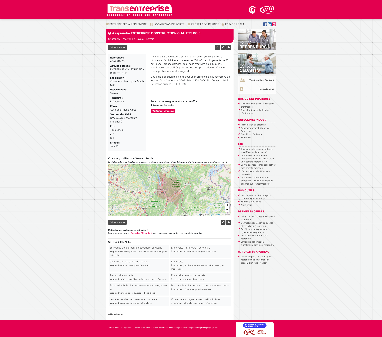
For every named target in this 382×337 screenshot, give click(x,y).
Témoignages (206, 328)
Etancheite (197, 265)
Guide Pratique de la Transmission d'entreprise (257, 105)
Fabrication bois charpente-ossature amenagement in (139, 289)
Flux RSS (216, 328)
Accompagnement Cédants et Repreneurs (255, 129)
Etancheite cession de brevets (188, 277)
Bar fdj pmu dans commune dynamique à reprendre (254, 230)
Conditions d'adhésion (251, 134)
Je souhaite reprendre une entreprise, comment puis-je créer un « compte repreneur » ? (257, 158)
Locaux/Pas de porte (169, 24)
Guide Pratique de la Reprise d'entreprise (255, 111)
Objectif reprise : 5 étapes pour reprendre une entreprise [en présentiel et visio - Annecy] (256, 259)
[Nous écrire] (274, 25)
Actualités (196, 328)
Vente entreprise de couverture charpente (133, 301)
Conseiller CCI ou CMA (141, 233)
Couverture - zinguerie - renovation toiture (195, 301)
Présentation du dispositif (253, 124)
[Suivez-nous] (265, 25)
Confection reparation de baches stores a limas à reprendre (257, 224)
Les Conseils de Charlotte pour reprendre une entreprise (256, 197)
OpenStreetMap (215, 214)
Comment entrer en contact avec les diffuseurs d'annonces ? (257, 150)
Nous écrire (246, 205)
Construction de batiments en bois (130, 263)
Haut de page (116, 314)
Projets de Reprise (204, 24)
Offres (137, 328)
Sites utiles (246, 137)
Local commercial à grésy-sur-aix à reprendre (258, 218)
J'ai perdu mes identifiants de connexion (255, 173)
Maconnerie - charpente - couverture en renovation (200, 287)
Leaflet (197, 214)
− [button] (227, 209)
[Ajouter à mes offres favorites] (217, 47)
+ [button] (227, 205)
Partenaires (163, 328)
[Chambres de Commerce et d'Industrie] (252, 9)
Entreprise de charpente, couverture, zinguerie (138, 251)
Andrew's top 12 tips (251, 201)
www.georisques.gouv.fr (216, 162)
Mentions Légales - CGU (124, 328)
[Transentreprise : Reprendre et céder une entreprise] (139, 10)
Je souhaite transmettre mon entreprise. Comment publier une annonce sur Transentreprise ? (257, 180)
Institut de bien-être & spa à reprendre (254, 237)
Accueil (111, 328)
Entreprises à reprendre (128, 24)
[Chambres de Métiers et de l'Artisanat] (267, 9)
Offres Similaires (117, 47)
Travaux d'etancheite (139, 277)
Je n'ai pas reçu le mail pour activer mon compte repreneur (258, 166)
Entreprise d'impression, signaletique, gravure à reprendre (257, 243)
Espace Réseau (235, 24)
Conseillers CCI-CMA (149, 328)
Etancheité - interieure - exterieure (194, 249)
